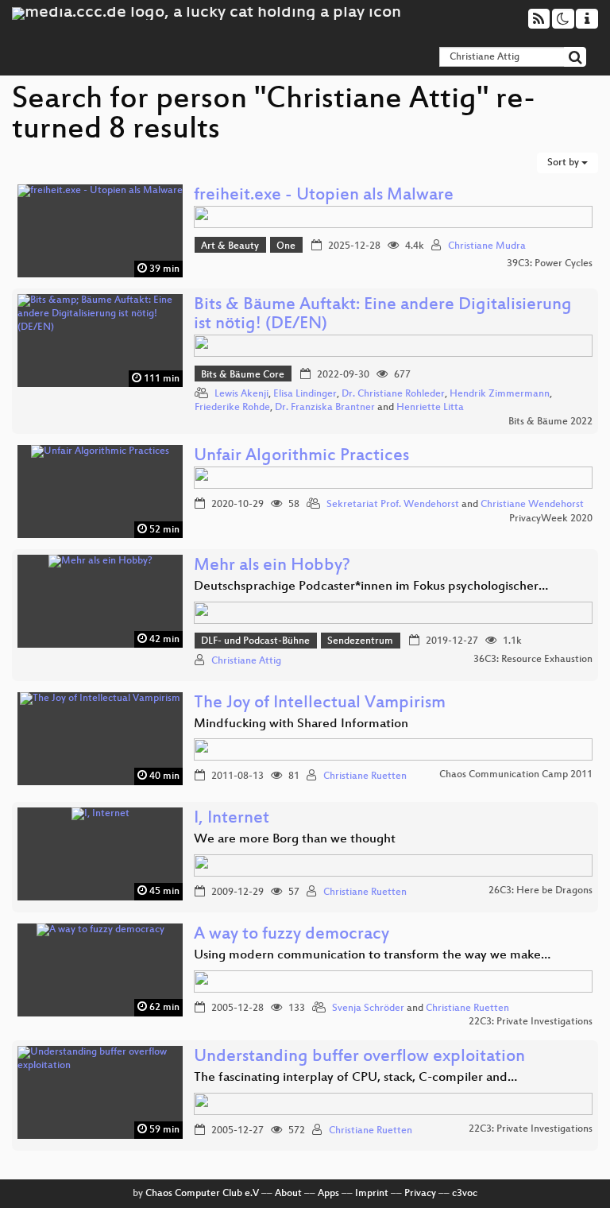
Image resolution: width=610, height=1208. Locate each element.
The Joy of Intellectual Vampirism (320, 704)
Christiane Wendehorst (532, 504)
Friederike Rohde (232, 407)
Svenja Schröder (368, 1008)
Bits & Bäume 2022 (550, 422)
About (288, 1193)
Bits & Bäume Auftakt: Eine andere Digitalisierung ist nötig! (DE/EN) (383, 315)
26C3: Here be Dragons (540, 890)
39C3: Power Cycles (550, 263)
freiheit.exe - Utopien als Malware (324, 196)
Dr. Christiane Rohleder (393, 394)
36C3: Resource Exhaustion (533, 659)
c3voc (464, 1193)
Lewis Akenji (241, 394)
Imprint (371, 1193)
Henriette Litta (430, 407)
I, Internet (231, 819)
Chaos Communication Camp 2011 (516, 774)
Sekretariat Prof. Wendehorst (392, 504)
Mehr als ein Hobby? (272, 566)
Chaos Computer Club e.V (202, 1193)
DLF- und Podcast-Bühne (255, 641)
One (285, 246)
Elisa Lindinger (305, 394)
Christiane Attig (246, 661)
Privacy (420, 1193)
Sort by (564, 162)
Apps (328, 1193)
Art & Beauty (230, 246)
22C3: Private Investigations (531, 1022)
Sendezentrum (360, 641)
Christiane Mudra (487, 246)
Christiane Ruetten (365, 776)
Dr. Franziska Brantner (325, 407)
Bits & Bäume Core (242, 375)
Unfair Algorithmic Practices (301, 457)
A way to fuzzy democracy (291, 935)
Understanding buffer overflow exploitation (359, 1057)
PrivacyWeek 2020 (551, 519)
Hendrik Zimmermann (500, 394)
